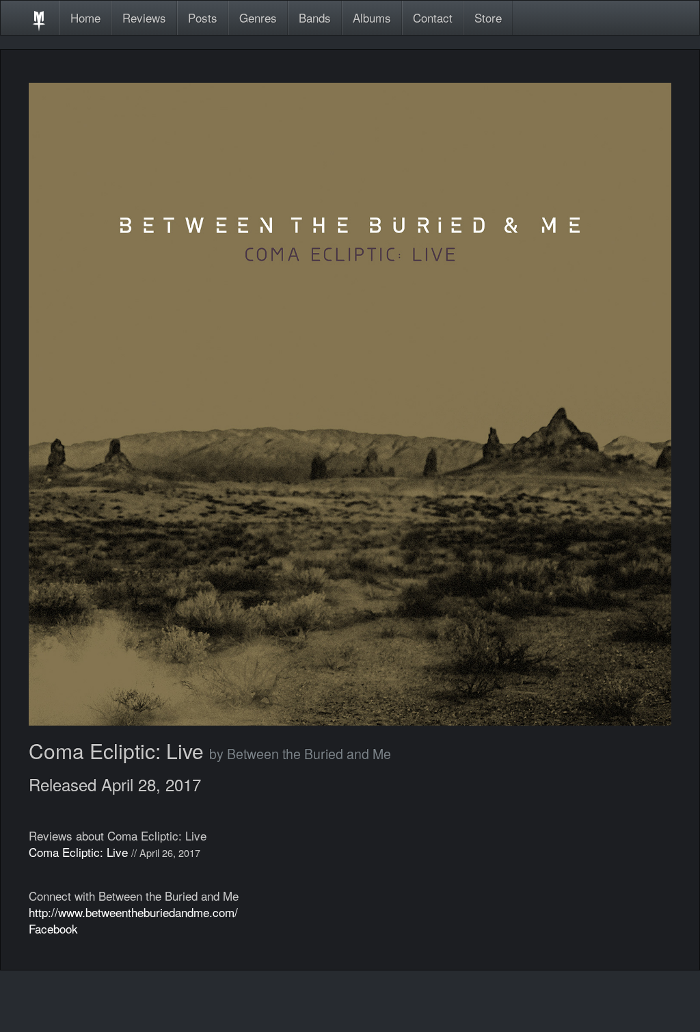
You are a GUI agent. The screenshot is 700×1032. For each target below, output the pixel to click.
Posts (202, 17)
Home (85, 17)
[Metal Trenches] (38, 18)
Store (488, 17)
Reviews (144, 17)
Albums (372, 17)
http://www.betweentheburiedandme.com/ (133, 912)
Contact (433, 17)
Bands (315, 17)
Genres (258, 17)
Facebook (53, 928)
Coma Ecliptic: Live (78, 851)
